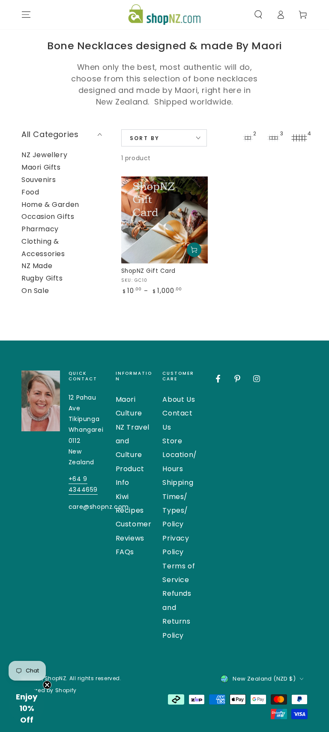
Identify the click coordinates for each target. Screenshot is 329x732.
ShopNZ (55, 678)
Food (30, 192)
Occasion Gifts (47, 216)
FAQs (125, 552)
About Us (178, 399)
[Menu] (26, 14)
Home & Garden (50, 204)
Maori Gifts (41, 167)
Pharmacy (40, 229)
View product (194, 249)
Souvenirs (38, 180)
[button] (258, 14)
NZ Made (36, 266)
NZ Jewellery (44, 155)
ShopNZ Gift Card (148, 271)
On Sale (35, 291)
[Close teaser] (47, 685)
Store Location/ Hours (179, 455)
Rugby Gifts (42, 278)
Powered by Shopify (49, 690)
